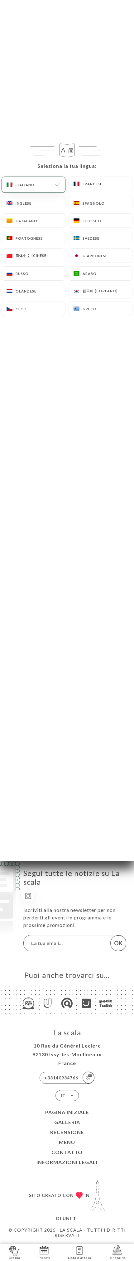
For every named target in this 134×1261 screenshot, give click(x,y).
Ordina (14, 1257)
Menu (67, 1142)
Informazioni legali (67, 1162)
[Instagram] (28, 896)
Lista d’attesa (79, 1257)
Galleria (67, 1122)
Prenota (44, 1257)
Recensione (67, 1132)
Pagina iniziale (67, 1112)
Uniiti (70, 1218)
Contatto (67, 1152)
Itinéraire (116, 1257)
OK (118, 943)
